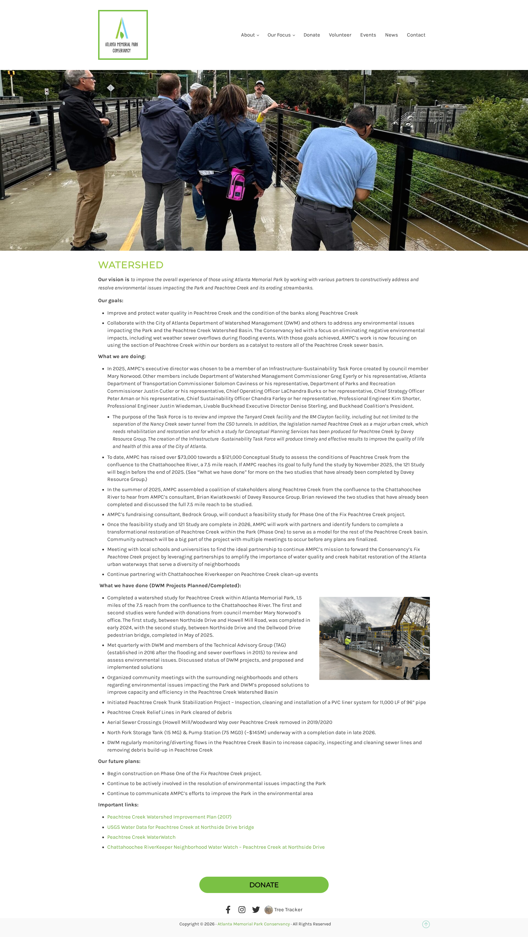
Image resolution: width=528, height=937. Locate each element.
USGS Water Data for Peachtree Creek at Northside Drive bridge (180, 827)
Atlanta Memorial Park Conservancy (254, 923)
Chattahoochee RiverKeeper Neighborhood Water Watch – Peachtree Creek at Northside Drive (216, 847)
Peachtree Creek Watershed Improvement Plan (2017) (169, 817)
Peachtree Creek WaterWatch (141, 837)
